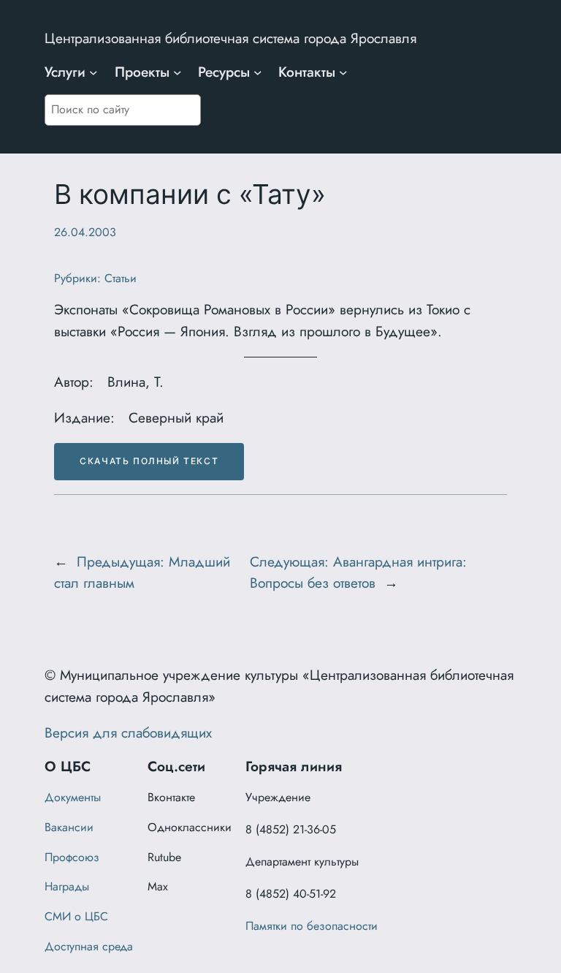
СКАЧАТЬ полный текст (149, 460)
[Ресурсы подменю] (257, 72)
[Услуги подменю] (93, 72)
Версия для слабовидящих (128, 732)
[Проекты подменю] (177, 72)
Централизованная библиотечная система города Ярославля (230, 38)
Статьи (120, 278)
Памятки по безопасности (311, 925)
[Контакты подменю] (343, 72)
